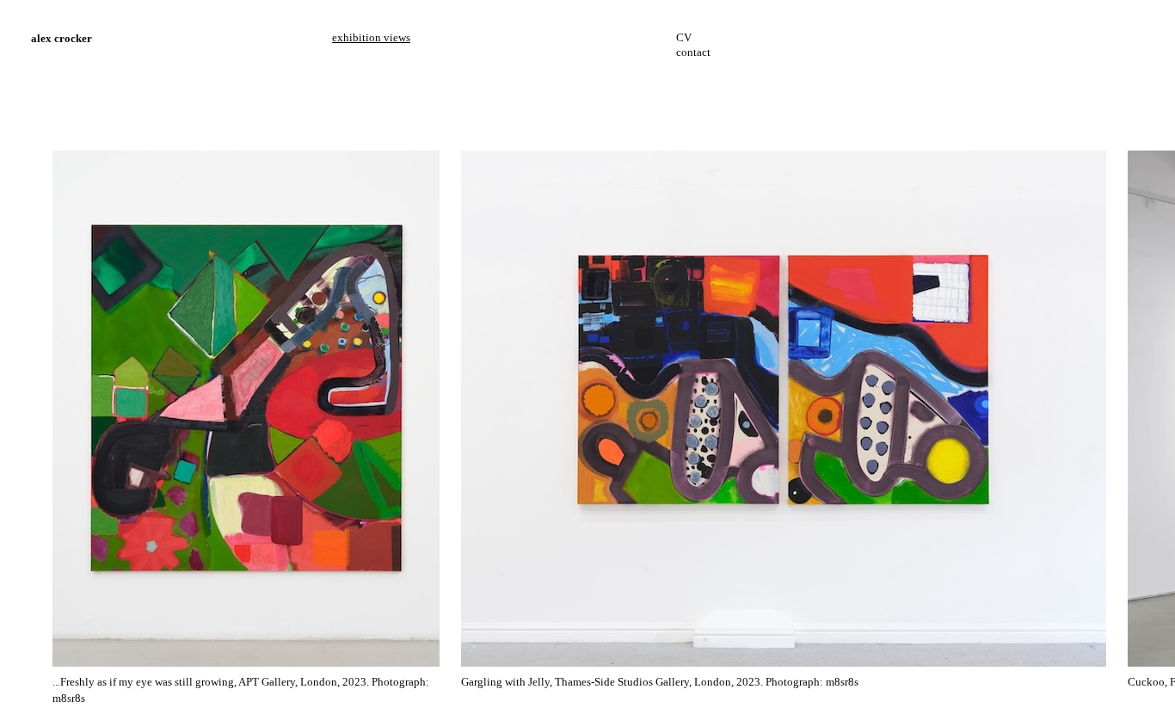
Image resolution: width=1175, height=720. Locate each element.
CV (684, 37)
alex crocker (61, 38)
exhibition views (371, 37)
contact (693, 52)
